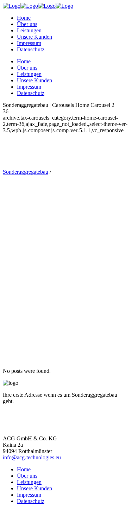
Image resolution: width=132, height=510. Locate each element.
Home (24, 469)
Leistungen (29, 482)
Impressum (29, 495)
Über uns (27, 476)
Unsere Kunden (34, 488)
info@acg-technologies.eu (32, 457)
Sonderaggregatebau (25, 172)
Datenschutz (30, 501)
